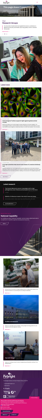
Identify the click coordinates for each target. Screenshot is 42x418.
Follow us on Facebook (5, 388)
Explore (4, 223)
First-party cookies (5, 405)
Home (4, 15)
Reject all (5, 414)
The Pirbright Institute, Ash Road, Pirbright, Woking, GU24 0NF (15, 380)
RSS (8, 388)
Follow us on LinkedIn (7, 388)
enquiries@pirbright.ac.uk (9, 383)
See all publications (9, 203)
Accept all (14, 414)
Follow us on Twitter (4, 388)
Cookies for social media (6, 409)
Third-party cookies (6, 407)
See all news (5, 176)
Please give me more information (7, 404)
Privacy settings (34, 397)
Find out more (5, 31)
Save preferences (6, 411)
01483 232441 (7, 385)
